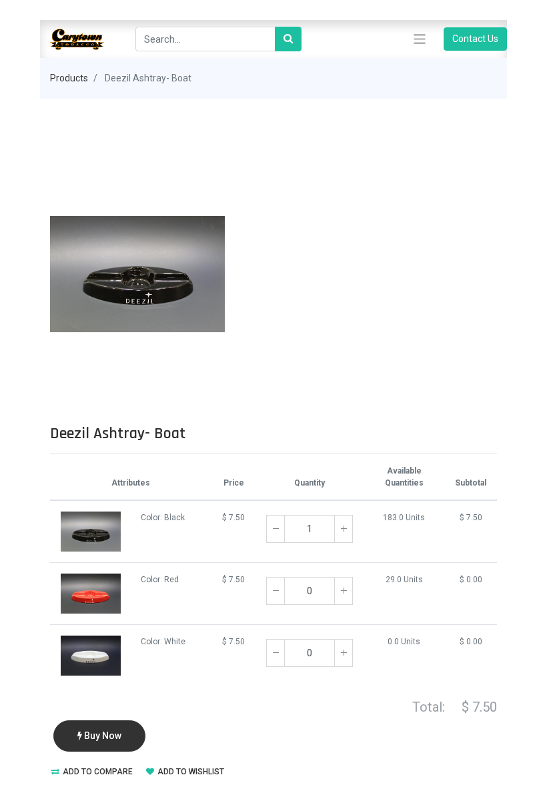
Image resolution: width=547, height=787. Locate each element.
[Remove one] (275, 529)
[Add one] (343, 529)
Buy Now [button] (101, 735)
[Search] (288, 39)
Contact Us (475, 38)
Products (69, 78)
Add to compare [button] (97, 771)
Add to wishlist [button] (189, 771)
